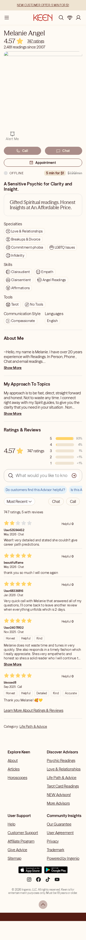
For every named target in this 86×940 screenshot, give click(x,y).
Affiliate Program (21, 841)
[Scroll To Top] (43, 904)
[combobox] (19, 501)
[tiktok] (48, 881)
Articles (14, 769)
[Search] (61, 17)
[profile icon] (78, 17)
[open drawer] (7, 17)
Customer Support (23, 832)
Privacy (53, 841)
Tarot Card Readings (63, 786)
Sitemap (14, 858)
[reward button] (70, 17)
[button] (56, 501)
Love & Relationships (64, 769)
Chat (66, 151)
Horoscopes (17, 777)
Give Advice (17, 849)
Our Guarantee (59, 824)
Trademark (55, 849)
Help (11, 824)
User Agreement (60, 832)
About (13, 760)
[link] (35, 41)
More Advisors (58, 803)
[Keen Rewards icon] (70, 17)
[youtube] (57, 881)
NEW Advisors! (59, 794)
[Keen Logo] (42, 17)
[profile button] (78, 17)
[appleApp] (30, 871)
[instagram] (29, 881)
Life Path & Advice (33, 726)
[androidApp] (56, 871)
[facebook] (38, 881)
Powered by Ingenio (63, 858)
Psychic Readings (61, 760)
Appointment (45, 163)
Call (25, 151)
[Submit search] (74, 475)
